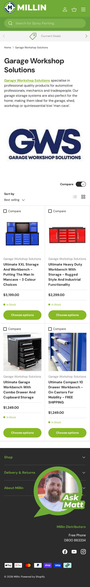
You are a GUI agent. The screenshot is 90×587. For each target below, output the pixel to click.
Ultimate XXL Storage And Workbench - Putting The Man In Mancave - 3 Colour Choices (21, 274)
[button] (74, 9)
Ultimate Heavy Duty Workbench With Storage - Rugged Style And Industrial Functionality (65, 274)
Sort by (9, 194)
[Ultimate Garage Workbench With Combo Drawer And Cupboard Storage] (22, 352)
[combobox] (45, 23)
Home (7, 47)
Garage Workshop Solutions (31, 47)
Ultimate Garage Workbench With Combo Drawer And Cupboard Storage (19, 389)
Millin (17, 576)
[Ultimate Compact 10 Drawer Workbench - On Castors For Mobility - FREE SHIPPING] (67, 352)
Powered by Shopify (33, 576)
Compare (66, 184)
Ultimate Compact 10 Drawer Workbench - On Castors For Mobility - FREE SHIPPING (65, 392)
